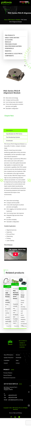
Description (9, 130)
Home (5, 19)
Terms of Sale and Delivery (15, 412)
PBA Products (11, 19)
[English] (20, 1)
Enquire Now (9, 116)
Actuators (9, 39)
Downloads (9, 140)
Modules (18, 19)
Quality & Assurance (8, 357)
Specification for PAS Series (14, 134)
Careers (6, 363)
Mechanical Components (9, 377)
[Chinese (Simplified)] (22, 1)
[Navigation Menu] (29, 3)
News (17, 360)
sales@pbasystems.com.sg (15, 399)
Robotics (8, 51)
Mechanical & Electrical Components (14, 54)
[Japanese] (26, 1)
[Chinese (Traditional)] (24, 1)
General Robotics (7, 375)
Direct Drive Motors (12, 37)
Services (18, 354)
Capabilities (6, 360)
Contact (18, 363)
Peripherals (9, 48)
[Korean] (28, 1)
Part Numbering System (13, 137)
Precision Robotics (7, 372)
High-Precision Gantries (13, 46)
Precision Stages (11, 44)
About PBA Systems (8, 354)
